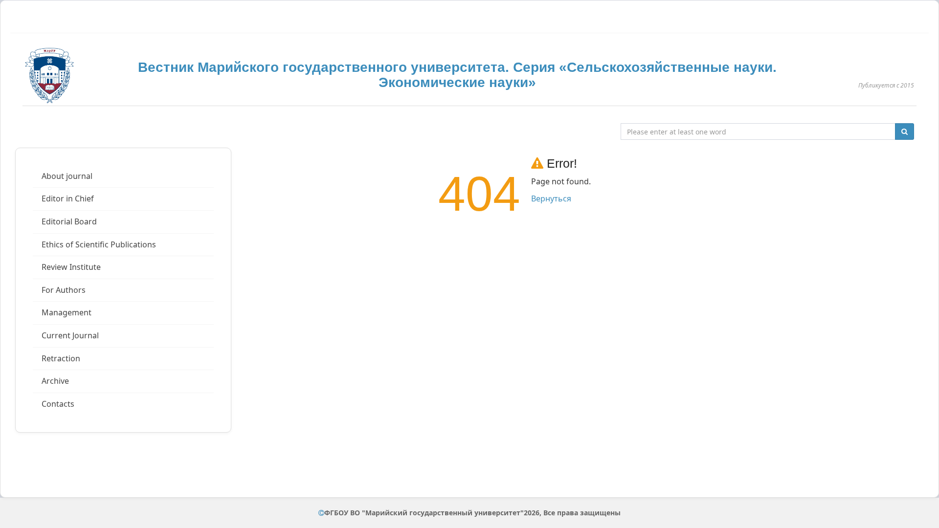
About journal (67, 176)
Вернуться (551, 198)
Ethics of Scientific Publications (99, 244)
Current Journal (70, 335)
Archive (55, 380)
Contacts (58, 403)
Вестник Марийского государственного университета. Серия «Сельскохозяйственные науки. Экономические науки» (457, 75)
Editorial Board (69, 221)
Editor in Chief (68, 198)
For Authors (64, 290)
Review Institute (71, 267)
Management (66, 312)
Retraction (61, 358)
